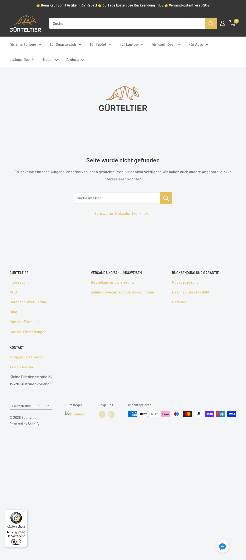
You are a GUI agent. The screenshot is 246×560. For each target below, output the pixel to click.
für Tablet (98, 44)
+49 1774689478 (22, 366)
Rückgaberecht (185, 282)
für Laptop (129, 44)
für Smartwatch (63, 44)
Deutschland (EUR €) (26, 406)
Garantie (179, 301)
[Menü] (24, 512)
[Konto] (222, 23)
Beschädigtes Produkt (190, 292)
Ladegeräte (19, 59)
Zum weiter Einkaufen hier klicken (123, 213)
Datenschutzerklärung (28, 301)
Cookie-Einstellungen (28, 331)
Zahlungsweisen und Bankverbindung (122, 292)
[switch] (16, 542)
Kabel (48, 59)
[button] (222, 547)
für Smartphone (23, 44)
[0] (232, 23)
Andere (72, 59)
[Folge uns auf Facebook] (102, 414)
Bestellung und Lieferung (112, 282)
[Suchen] (211, 23)
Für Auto (196, 44)
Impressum (19, 282)
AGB (13, 292)
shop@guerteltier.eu (27, 357)
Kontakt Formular (24, 321)
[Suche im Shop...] (166, 198)
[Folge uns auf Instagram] (111, 414)
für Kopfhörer (163, 44)
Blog (13, 311)
